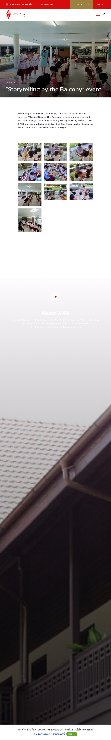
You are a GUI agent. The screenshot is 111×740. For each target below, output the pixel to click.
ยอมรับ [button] (71, 734)
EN (100, 4)
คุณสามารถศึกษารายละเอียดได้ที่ (49, 734)
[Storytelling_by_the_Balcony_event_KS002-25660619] (55, 152)
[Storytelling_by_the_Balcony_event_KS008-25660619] (81, 191)
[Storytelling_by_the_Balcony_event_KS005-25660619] (55, 171)
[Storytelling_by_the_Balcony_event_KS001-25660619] (29, 152)
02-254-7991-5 (46, 4)
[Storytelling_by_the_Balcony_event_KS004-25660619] (29, 171)
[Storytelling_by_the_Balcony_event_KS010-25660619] (29, 220)
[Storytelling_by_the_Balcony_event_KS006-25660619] (81, 171)
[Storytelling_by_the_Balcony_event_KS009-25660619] (29, 194)
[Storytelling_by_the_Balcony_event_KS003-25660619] (81, 152)
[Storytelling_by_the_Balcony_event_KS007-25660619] (55, 191)
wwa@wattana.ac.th (20, 4)
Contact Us (81, 4)
